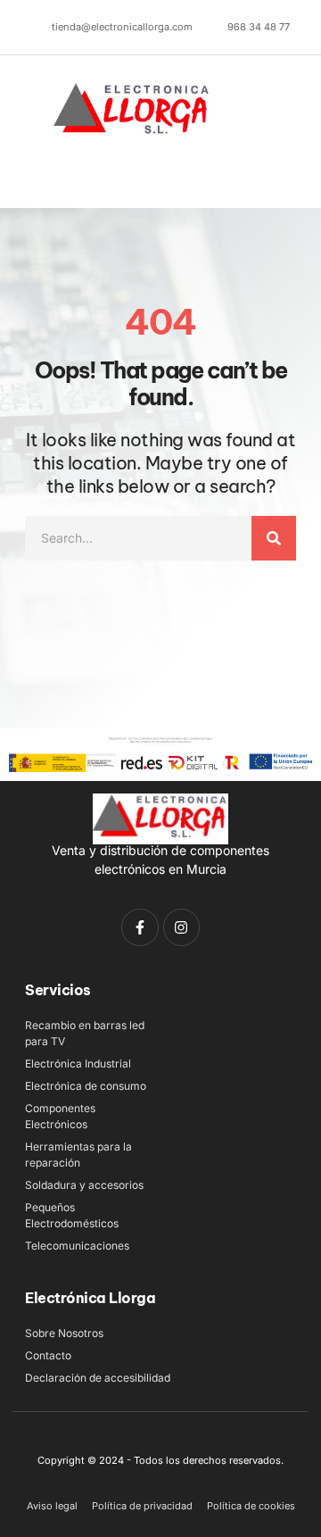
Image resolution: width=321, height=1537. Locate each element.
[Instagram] (182, 927)
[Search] (273, 538)
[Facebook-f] (140, 927)
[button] (46, 175)
